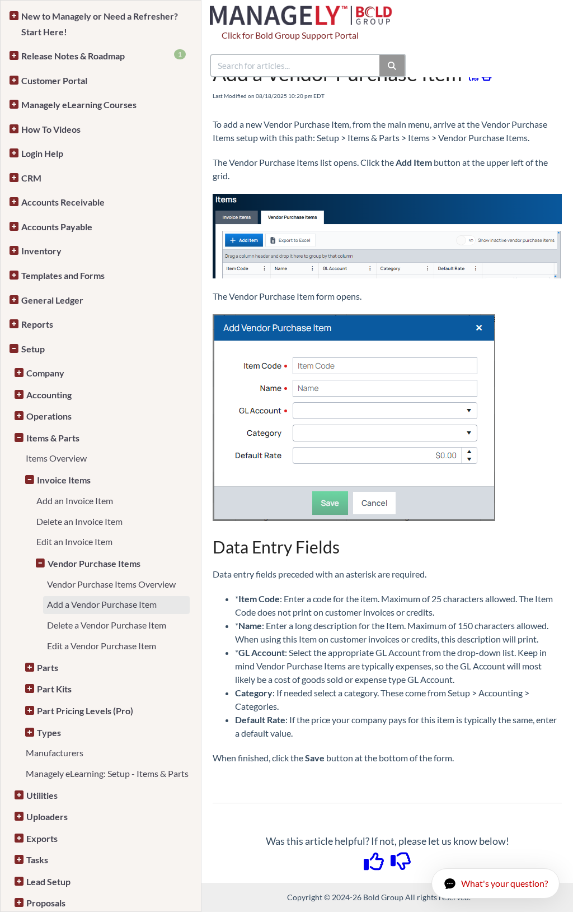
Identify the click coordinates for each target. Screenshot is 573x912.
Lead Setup (48, 881)
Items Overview (56, 458)
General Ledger (52, 300)
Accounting (49, 394)
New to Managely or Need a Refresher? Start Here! (99, 24)
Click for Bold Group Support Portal (290, 35)
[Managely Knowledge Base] (306, 10)
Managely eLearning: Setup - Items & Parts (107, 773)
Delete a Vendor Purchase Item (106, 625)
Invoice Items (64, 479)
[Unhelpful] (401, 865)
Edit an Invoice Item (74, 541)
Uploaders (47, 816)
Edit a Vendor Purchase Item (101, 645)
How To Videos (51, 129)
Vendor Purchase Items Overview (111, 584)
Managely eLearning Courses (79, 104)
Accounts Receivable (63, 202)
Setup (33, 348)
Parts (47, 667)
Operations (49, 416)
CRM (31, 178)
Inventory (41, 250)
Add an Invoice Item (74, 500)
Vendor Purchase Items (94, 563)
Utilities (42, 795)
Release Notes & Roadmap (101, 55)
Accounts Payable (56, 226)
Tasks (37, 859)
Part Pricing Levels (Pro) (85, 710)
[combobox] (295, 65)
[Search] (392, 65)
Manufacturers (54, 752)
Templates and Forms (63, 275)
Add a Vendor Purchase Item (102, 604)
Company (45, 372)
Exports (42, 838)
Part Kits (54, 688)
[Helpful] (374, 865)
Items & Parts (52, 437)
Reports (37, 324)
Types (49, 732)
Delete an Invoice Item (79, 521)
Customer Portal (54, 80)
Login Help (42, 153)
